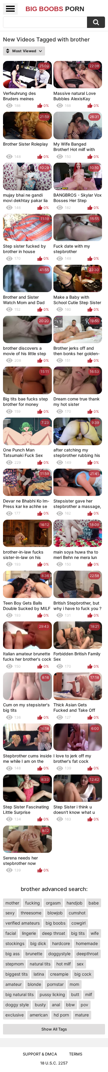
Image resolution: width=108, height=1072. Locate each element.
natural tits (40, 963)
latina (39, 974)
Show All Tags (54, 1029)
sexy (10, 912)
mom (74, 984)
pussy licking (52, 994)
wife (95, 933)
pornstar (55, 984)
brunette (34, 953)
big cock (83, 974)
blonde (34, 984)
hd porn (61, 1014)
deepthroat (87, 953)
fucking (32, 902)
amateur (13, 984)
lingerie (29, 933)
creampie (59, 974)
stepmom (14, 963)
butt (75, 994)
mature (82, 1014)
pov (84, 1004)
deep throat (53, 933)
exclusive (14, 1014)
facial (10, 933)
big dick (38, 943)
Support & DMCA (40, 1054)
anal (56, 1004)
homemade (87, 943)
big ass (12, 953)
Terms (75, 1054)
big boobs (55, 923)
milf (88, 994)
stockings (14, 943)
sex (80, 963)
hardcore (61, 943)
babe (93, 902)
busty (40, 1004)
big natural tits (19, 994)
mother (12, 902)
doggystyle (59, 953)
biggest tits (16, 974)
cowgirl (78, 923)
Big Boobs (55, 9)
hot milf (63, 963)
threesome (31, 912)
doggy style (17, 1004)
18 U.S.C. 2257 (54, 1063)
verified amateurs (22, 923)
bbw (70, 1004)
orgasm (53, 902)
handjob (74, 902)
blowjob (55, 912)
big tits (78, 933)
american (39, 1014)
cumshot (77, 912)
